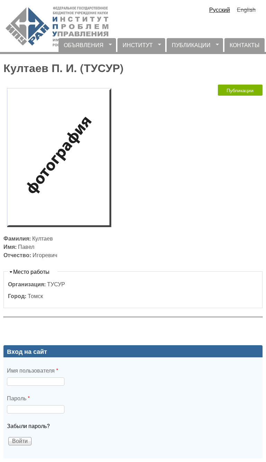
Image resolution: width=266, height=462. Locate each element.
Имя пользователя (32, 370)
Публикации (240, 90)
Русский (219, 10)
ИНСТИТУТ (135, 46)
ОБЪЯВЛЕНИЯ (81, 46)
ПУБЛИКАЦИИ (189, 46)
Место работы (31, 272)
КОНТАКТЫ (244, 45)
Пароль (18, 398)
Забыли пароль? (28, 426)
